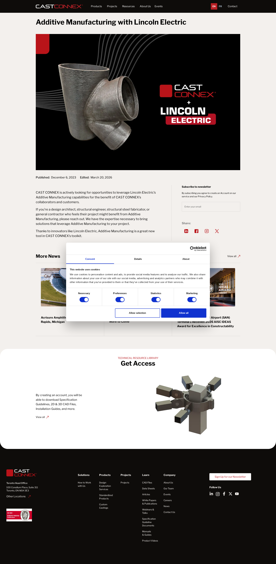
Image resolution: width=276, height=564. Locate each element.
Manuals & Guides (146, 533)
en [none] (214, 6)
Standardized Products (106, 497)
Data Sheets (148, 488)
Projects (125, 482)
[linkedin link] (211, 494)
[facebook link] (224, 494)
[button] (96, 6)
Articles (146, 494)
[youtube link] (237, 494)
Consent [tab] (90, 259)
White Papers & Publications (149, 502)
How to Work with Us (84, 484)
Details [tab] (138, 259)
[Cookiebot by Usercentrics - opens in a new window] (192, 248)
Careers (168, 500)
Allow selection (137, 313)
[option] (220, 6)
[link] (18, 496)
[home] (60, 6)
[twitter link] (230, 494)
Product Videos (150, 540)
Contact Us (169, 512)
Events (159, 6)
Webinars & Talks (148, 511)
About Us (168, 482)
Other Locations (16, 496)
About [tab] (185, 259)
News (166, 506)
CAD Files (147, 482)
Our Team (169, 488)
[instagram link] (206, 231)
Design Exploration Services (105, 486)
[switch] (120, 299)
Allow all (183, 313)
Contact (232, 6)
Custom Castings (103, 506)
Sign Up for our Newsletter (230, 476)
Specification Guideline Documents (149, 522)
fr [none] (220, 6)
